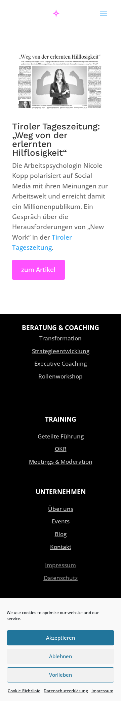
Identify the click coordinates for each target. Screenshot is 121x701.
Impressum (102, 691)
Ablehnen (60, 656)
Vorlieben (60, 674)
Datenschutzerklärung (66, 691)
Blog (61, 534)
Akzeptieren (60, 637)
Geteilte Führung (61, 436)
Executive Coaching (60, 363)
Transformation (60, 338)
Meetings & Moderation (60, 461)
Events (61, 521)
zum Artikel (38, 269)
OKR (61, 449)
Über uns (60, 509)
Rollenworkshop (60, 376)
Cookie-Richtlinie (24, 691)
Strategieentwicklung (60, 351)
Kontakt (60, 547)
